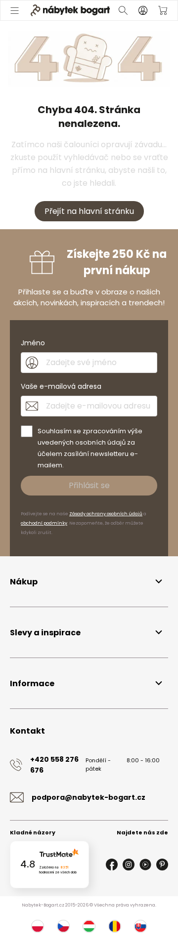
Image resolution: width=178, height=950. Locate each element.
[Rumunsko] (114, 926)
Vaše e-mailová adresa (61, 386)
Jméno (33, 343)
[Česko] (63, 926)
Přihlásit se (89, 485)
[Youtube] (145, 864)
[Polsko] (37, 926)
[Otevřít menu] (14, 10)
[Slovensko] (140, 926)
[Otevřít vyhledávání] (123, 10)
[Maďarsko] (89, 926)
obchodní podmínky (44, 523)
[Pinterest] (162, 864)
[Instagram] (128, 864)
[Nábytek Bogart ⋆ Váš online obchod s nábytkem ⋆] (70, 10)
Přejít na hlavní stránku (89, 211)
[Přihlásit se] (143, 10)
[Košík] (162, 10)
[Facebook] (112, 864)
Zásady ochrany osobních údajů (105, 514)
